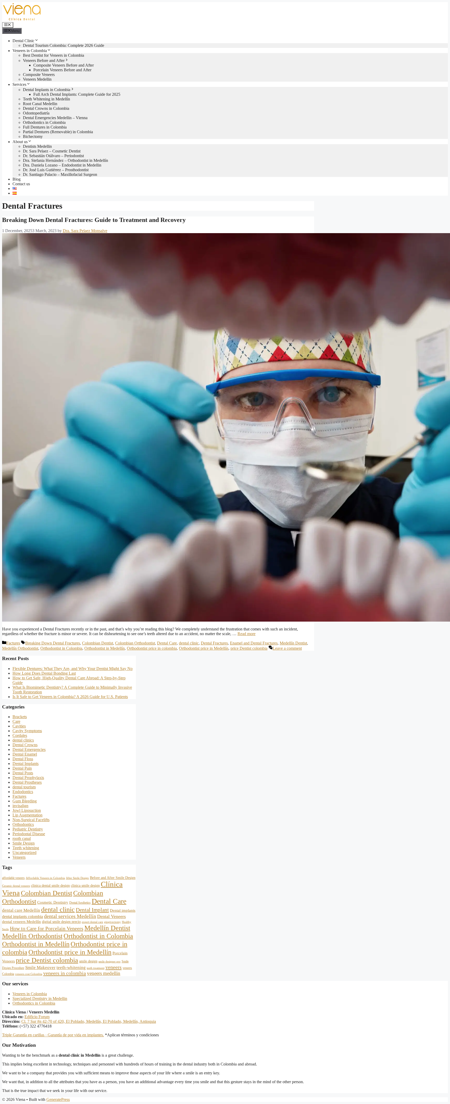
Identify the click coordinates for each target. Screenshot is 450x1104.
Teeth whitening (25, 848)
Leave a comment (287, 648)
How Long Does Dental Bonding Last (44, 673)
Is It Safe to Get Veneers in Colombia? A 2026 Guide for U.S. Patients (70, 696)
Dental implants (122, 910)
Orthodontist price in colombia (152, 648)
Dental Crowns (25, 745)
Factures (13, 643)
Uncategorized (24, 852)
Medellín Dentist (293, 643)
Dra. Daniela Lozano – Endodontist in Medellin (62, 165)
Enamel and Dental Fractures (254, 643)
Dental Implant (92, 910)
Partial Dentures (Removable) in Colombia (58, 132)
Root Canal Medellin (40, 103)
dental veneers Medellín (21, 922)
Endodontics (22, 791)
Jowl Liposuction (26, 810)
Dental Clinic (23, 41)
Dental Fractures (214, 643)
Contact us (21, 184)
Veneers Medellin (37, 79)
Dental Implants (25, 763)
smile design (88, 961)
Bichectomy (33, 136)
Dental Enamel (24, 754)
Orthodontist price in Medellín (203, 648)
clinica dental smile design (50, 886)
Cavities (19, 726)
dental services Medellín (70, 916)
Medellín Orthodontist (20, 648)
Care (16, 721)
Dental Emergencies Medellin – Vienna (55, 118)
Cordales (19, 735)
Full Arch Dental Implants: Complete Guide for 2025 (76, 94)
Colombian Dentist (97, 643)
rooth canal (21, 838)
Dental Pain (22, 768)
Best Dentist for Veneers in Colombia (53, 55)
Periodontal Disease (28, 834)
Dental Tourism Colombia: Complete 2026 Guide (63, 45)
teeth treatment (95, 968)
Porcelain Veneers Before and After (62, 70)
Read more (246, 633)
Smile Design (23, 843)
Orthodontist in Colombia (61, 648)
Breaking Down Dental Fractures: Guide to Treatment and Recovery (94, 219)
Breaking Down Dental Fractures (52, 643)
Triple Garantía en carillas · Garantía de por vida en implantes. (53, 1035)
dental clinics (23, 740)
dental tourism (24, 787)
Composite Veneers (39, 74)
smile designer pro (109, 961)
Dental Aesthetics (80, 902)
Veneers (19, 857)
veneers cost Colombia (28, 974)
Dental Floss (22, 759)
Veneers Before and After (44, 60)
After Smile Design (77, 878)
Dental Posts (22, 773)
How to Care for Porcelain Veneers (46, 928)
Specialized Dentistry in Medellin (39, 998)
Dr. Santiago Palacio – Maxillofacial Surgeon (60, 174)
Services (19, 84)
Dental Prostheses (27, 782)
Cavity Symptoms (27, 731)
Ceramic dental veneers (16, 885)
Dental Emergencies (29, 749)
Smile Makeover (40, 967)
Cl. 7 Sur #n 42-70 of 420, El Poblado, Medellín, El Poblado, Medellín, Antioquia (88, 1021)
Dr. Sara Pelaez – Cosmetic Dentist (51, 151)
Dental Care (167, 643)
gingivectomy (112, 922)
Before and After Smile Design (112, 878)
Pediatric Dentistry (27, 829)
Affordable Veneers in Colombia (45, 878)
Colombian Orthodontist (135, 643)
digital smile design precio (61, 922)
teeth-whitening (71, 967)
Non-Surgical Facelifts (30, 820)
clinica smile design (85, 886)
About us (20, 141)
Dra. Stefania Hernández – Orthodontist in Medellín (65, 160)
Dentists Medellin (37, 146)
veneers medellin (103, 973)
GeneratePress (58, 1099)
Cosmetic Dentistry (52, 902)
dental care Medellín (21, 910)
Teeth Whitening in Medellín (46, 99)
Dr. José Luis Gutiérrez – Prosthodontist (56, 170)
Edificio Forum (36, 1016)
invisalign (20, 805)
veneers (113, 967)
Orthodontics (23, 824)
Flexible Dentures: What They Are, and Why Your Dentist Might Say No (72, 668)
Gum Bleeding (24, 801)
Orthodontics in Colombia (44, 122)
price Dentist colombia (248, 648)
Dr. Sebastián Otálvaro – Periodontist (53, 156)
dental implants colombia (22, 916)
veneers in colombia (64, 973)
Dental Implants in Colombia (46, 89)
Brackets (19, 716)
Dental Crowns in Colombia (46, 108)
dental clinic (189, 643)
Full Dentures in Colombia (45, 127)
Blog (16, 179)
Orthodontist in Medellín (104, 648)
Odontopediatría (36, 113)
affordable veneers (13, 878)
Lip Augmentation (27, 815)
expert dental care (92, 922)
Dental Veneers (111, 916)
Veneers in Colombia (29, 50)
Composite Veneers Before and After (63, 65)
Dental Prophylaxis (28, 777)
